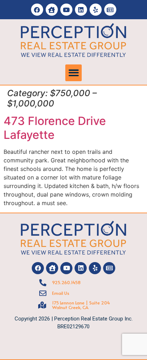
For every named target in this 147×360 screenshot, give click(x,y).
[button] (73, 72)
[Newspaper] (110, 10)
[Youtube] (66, 10)
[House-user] (52, 10)
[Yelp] (96, 10)
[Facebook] (37, 10)
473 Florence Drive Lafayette (55, 127)
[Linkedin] (81, 10)
